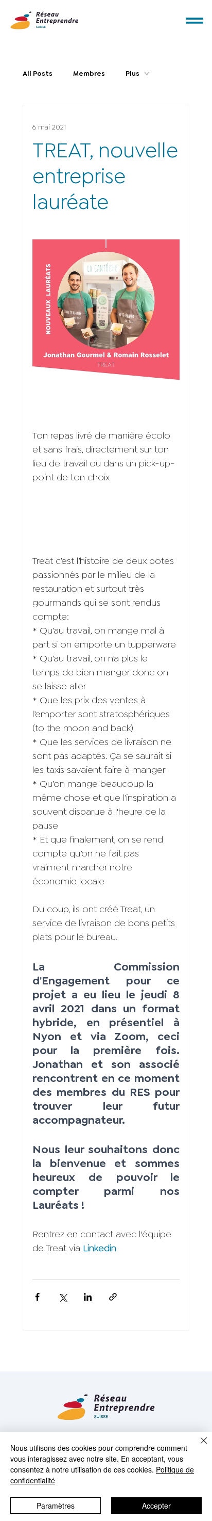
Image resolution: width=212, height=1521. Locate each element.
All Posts (37, 73)
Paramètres (56, 1505)
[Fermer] (197, 1446)
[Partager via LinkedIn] (88, 1297)
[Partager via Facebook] (37, 1297)
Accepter (156, 1505)
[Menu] (195, 20)
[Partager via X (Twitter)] (62, 1297)
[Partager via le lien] (113, 1297)
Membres (89, 73)
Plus (132, 73)
